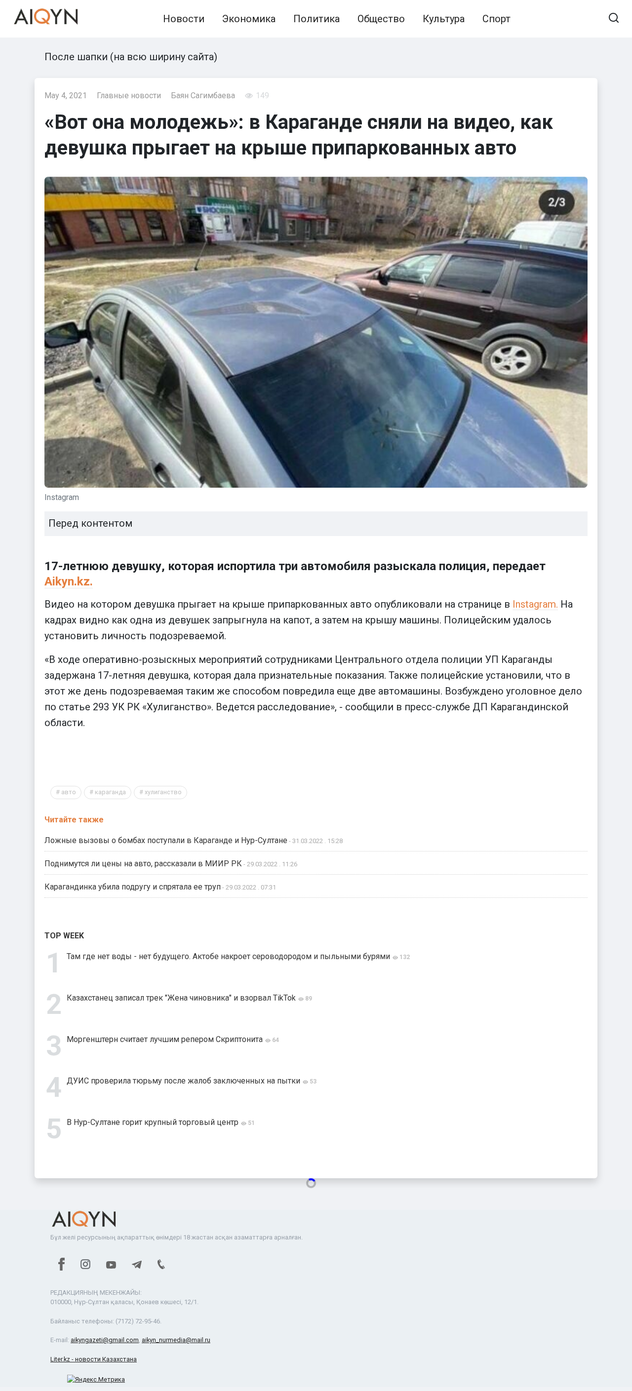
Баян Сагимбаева (203, 95)
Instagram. (535, 604)
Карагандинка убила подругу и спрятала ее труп (132, 886)
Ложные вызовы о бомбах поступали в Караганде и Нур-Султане (165, 840)
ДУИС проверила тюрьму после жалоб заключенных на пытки (183, 1080)
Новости (183, 19)
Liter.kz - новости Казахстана (93, 1359)
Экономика (249, 19)
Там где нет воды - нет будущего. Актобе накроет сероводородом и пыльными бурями (228, 956)
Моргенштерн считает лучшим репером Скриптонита (165, 1039)
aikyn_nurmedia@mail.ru (176, 1340)
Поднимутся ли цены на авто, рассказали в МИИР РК (143, 863)
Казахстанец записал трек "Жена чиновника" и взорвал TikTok (181, 998)
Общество (381, 19)
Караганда (110, 792)
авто (68, 792)
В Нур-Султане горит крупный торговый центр (152, 1122)
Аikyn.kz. (68, 581)
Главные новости (129, 95)
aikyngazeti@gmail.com (105, 1340)
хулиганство (163, 792)
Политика (316, 19)
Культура (444, 19)
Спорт (496, 19)
